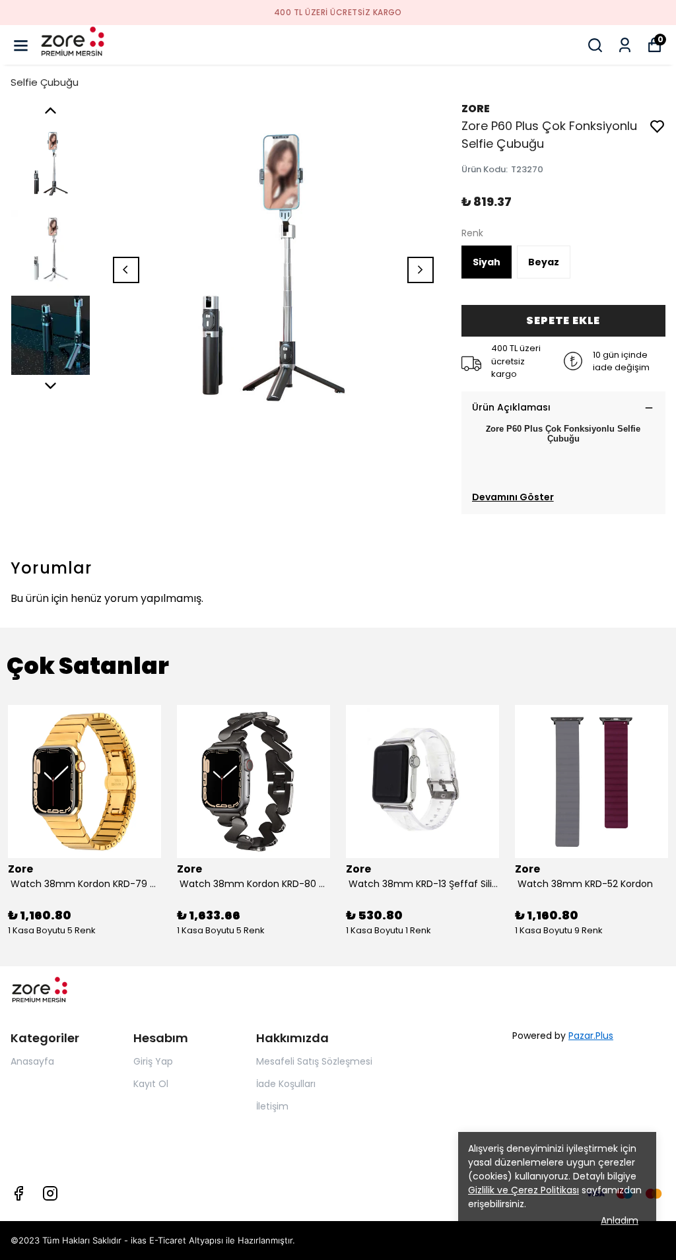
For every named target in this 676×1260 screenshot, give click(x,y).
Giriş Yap (153, 1061)
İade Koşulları (286, 1083)
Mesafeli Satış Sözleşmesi (314, 1061)
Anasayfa (32, 1061)
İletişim (272, 1106)
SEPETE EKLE (563, 320)
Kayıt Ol (150, 1083)
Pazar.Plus (590, 1035)
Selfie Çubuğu (45, 82)
